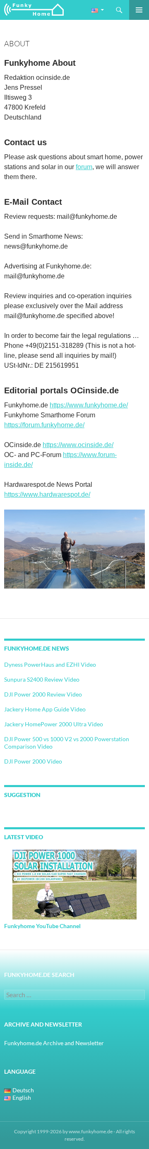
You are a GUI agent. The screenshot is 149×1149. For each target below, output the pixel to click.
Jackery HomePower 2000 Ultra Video (53, 724)
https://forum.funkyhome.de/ (44, 424)
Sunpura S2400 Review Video (41, 679)
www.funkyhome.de (91, 1131)
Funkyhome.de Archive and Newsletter (54, 1042)
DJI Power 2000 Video (33, 761)
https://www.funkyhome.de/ (89, 405)
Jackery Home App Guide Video (45, 709)
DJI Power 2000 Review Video (43, 694)
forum (84, 166)
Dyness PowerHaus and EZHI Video (50, 664)
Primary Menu (139, 10)
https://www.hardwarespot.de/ (47, 494)
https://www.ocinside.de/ (78, 444)
